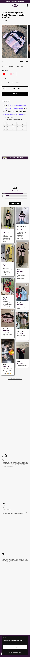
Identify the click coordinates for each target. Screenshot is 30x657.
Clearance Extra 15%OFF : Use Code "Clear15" (12, 66)
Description (6, 101)
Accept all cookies (15, 647)
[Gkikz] (15, 5)
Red (6, 74)
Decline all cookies (15, 652)
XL (17, 82)
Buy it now (15, 93)
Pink (14, 74)
